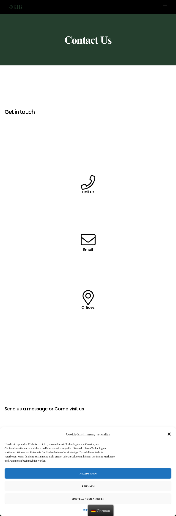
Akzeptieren (88, 473)
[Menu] (163, 7)
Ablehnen (88, 486)
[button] (169, 434)
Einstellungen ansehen (88, 499)
